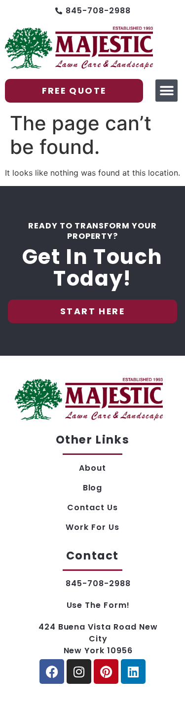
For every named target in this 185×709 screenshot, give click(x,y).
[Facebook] (51, 671)
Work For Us (92, 527)
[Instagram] (79, 671)
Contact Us (92, 507)
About (92, 468)
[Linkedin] (133, 671)
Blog (93, 487)
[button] (166, 90)
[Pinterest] (106, 671)
